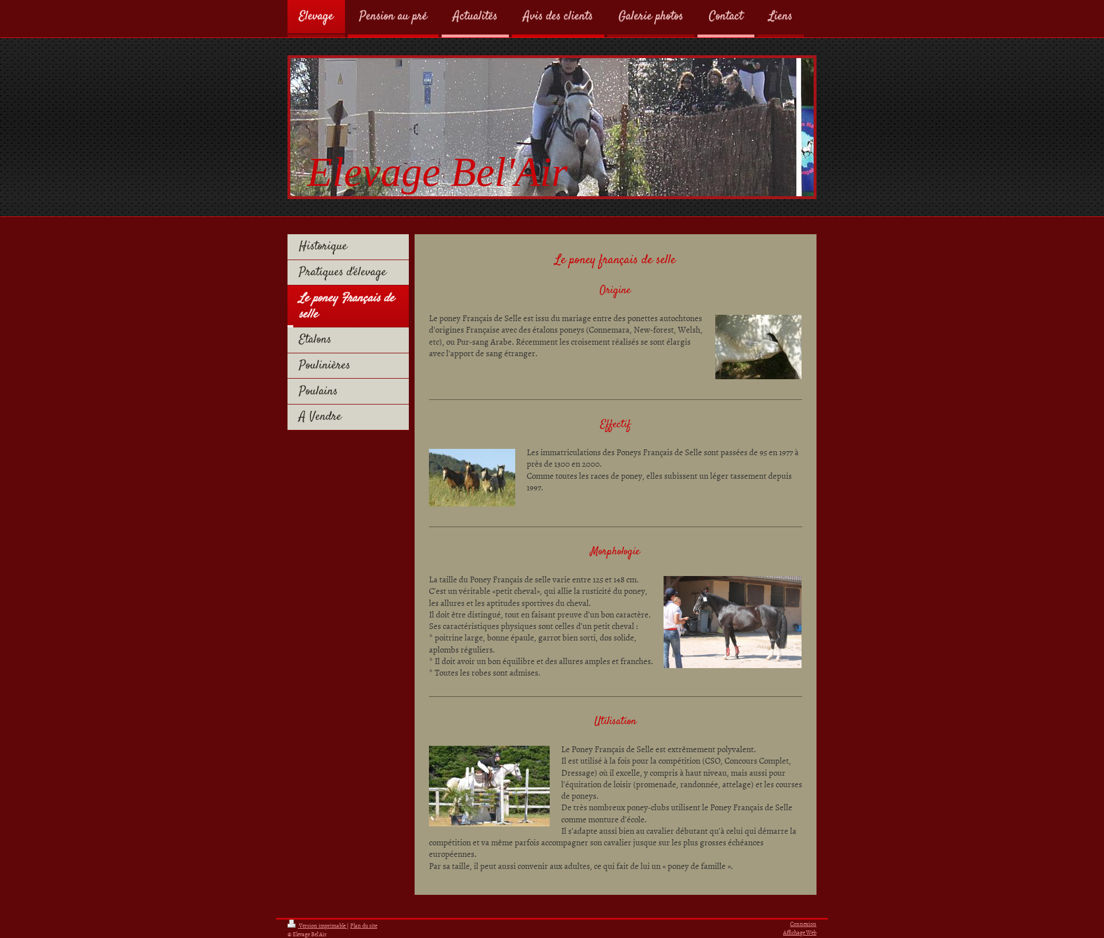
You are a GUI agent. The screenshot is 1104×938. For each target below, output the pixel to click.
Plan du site (363, 925)
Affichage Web (799, 932)
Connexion (803, 923)
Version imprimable (322, 925)
